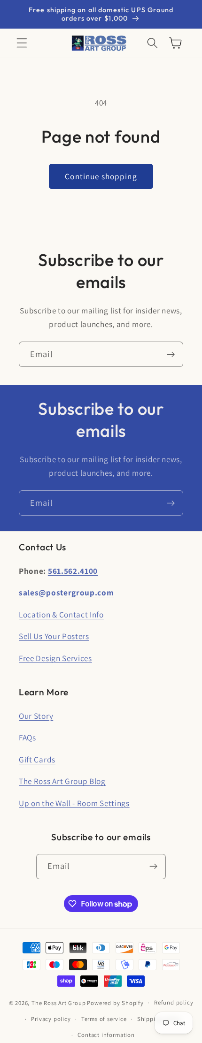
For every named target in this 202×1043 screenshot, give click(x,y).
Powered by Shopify (115, 1002)
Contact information (106, 1035)
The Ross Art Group (58, 1002)
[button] (22, 43)
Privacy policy (50, 1019)
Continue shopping (101, 176)
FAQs (27, 737)
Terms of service (104, 1019)
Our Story (36, 715)
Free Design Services (55, 658)
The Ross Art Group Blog (62, 781)
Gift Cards (37, 759)
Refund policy (173, 1002)
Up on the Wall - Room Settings (74, 803)
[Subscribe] (171, 354)
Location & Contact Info (61, 614)
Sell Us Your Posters (54, 636)
